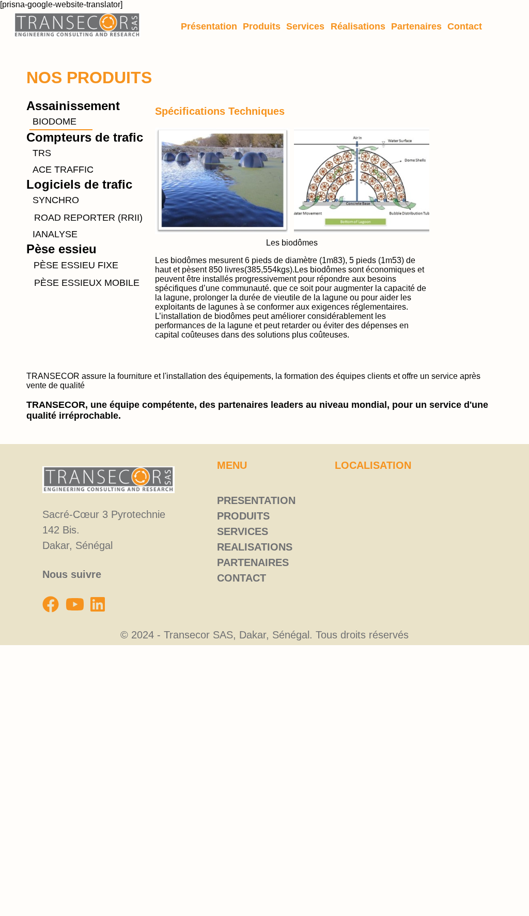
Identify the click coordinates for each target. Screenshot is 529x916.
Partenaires (416, 26)
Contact (464, 26)
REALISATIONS (254, 547)
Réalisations (358, 26)
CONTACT (241, 578)
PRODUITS (243, 516)
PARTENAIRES (253, 562)
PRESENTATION (256, 500)
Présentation (209, 26)
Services (305, 26)
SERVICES (242, 531)
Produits (262, 26)
